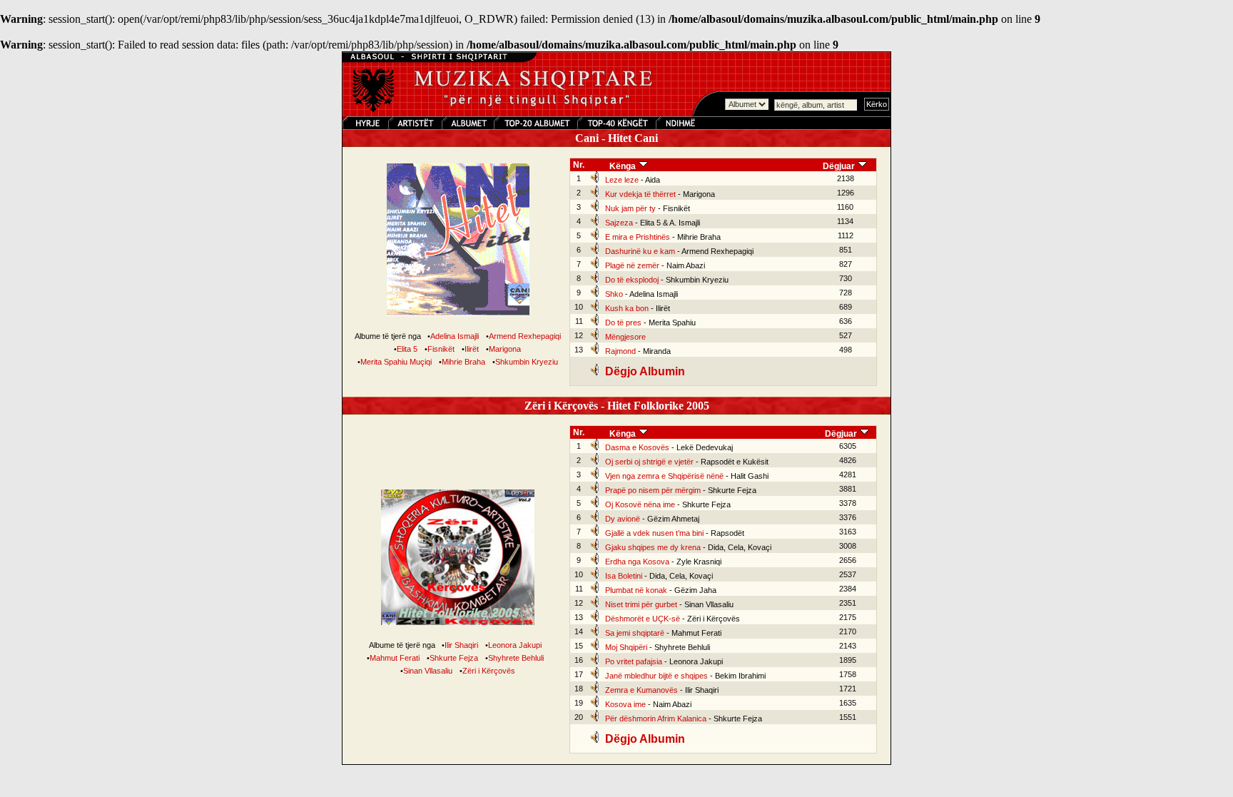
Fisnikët (441, 349)
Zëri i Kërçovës (488, 670)
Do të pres (623, 322)
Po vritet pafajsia (633, 661)
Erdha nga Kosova (637, 561)
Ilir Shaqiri (461, 645)
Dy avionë (622, 518)
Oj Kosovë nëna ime (640, 504)
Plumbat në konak (636, 590)
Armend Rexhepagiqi (525, 336)
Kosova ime (625, 704)
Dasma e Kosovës (637, 447)
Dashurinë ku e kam (640, 251)
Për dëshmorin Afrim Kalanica (655, 718)
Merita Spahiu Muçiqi (396, 361)
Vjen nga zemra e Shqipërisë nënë (664, 476)
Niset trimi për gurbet (641, 604)
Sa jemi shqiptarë (634, 633)
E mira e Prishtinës (637, 237)
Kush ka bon (627, 308)
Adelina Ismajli (454, 336)
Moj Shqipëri (626, 647)
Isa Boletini (623, 576)
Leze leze (622, 180)
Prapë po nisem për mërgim (653, 490)
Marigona (505, 349)
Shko (614, 294)
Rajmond (620, 351)
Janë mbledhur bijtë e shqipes (656, 675)
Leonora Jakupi (515, 645)
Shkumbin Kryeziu (526, 361)
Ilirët (472, 349)
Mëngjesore (625, 336)
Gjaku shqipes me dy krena (653, 547)
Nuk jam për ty (630, 208)
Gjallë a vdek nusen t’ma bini (654, 533)
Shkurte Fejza (454, 658)
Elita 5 (407, 349)
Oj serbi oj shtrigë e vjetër (649, 461)
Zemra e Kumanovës (641, 690)
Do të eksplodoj (632, 279)
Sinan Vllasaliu (427, 670)
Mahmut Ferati (395, 658)
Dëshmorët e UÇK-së (642, 618)
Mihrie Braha (463, 361)
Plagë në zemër (632, 265)
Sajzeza (619, 222)
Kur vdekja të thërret (640, 194)
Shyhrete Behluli (516, 658)
